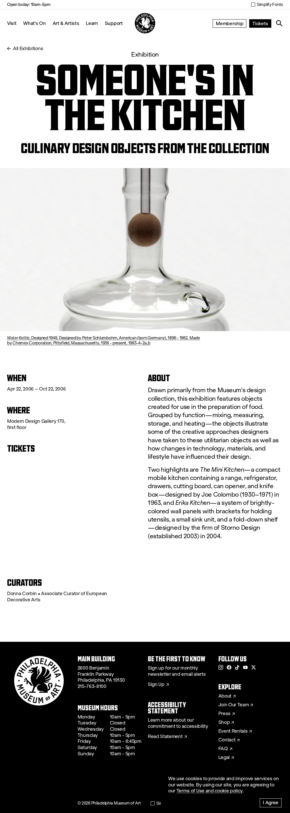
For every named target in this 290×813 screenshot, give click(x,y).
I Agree (270, 802)
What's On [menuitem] (34, 23)
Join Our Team (233, 705)
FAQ (223, 748)
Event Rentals (233, 731)
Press (224, 713)
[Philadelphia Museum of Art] (145, 23)
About (224, 696)
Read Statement (165, 736)
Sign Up (156, 684)
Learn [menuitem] (92, 23)
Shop (224, 722)
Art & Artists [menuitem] (66, 23)
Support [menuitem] (114, 23)
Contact (227, 740)
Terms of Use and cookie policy (209, 790)
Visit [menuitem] (11, 23)
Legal (224, 757)
